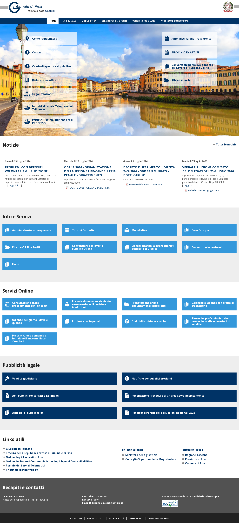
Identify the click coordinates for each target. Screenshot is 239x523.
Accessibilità (116, 518)
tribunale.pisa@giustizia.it (107, 502)
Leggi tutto (14, 185)
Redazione (76, 518)
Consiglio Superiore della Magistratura (150, 459)
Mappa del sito (95, 518)
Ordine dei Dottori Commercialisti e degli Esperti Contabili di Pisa (49, 461)
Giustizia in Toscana (19, 449)
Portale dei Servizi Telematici (25, 465)
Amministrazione (159, 518)
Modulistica (89, 21)
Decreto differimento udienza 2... (146, 184)
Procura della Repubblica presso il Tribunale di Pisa (39, 453)
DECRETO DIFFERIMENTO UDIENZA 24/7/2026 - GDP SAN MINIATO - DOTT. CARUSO (149, 171)
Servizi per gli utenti (114, 21)
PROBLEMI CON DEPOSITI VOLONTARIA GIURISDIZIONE (26, 169)
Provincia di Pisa (195, 459)
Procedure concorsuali (175, 21)
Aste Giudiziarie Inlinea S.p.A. (203, 496)
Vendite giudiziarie (144, 21)
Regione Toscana (196, 455)
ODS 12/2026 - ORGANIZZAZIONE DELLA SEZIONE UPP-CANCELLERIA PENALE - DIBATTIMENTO (90, 171)
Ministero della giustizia (141, 455)
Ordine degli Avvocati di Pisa (24, 457)
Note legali (136, 518)
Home (53, 21)
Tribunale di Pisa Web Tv (22, 470)
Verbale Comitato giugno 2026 (204, 190)
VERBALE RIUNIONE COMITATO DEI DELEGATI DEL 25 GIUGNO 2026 (208, 169)
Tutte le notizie (226, 144)
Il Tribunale (69, 21)
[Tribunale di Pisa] (50, 9)
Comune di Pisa (195, 463)
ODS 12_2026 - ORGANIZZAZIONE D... (90, 187)
